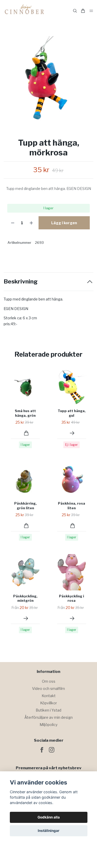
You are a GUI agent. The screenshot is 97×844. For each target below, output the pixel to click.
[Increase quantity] (31, 222)
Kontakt (49, 695)
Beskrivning (21, 281)
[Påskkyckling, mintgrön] (25, 618)
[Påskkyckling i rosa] (72, 618)
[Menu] (91, 11)
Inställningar (48, 831)
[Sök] (75, 11)
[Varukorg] (83, 11)
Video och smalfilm (48, 688)
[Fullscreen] (48, 81)
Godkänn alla (49, 817)
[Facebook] (41, 750)
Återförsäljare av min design (48, 717)
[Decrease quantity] (13, 222)
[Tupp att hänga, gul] (72, 433)
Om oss (48, 681)
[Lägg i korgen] (26, 433)
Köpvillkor (48, 703)
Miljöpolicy (48, 724)
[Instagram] (51, 750)
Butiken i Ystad (48, 710)
